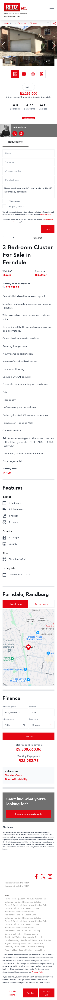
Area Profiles (45, 940)
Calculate (28, 736)
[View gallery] (15, 74)
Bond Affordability (16, 779)
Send (48, 229)
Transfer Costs (13, 775)
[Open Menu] (51, 10)
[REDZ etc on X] (43, 876)
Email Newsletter (35, 946)
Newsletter (14, 201)
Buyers (8, 943)
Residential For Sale (14, 914)
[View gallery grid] (24, 74)
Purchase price (9, 706)
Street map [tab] (15, 604)
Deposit (32, 706)
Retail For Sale (32, 908)
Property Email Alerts (15, 946)
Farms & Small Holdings (16, 905)
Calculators (38, 943)
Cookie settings (12, 992)
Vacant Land (40, 898)
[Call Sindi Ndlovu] (14, 133)
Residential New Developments (19, 911)
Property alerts (16, 206)
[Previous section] (4, 237)
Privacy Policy (45, 214)
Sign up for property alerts (28, 814)
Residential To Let (13, 937)
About (22, 898)
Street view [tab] (41, 604)
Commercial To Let (13, 933)
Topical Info (25, 943)
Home (7, 898)
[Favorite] (48, 23)
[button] (3, 45)
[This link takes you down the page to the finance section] (4, 287)
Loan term (33, 719)
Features (37, 237)
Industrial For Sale (13, 901)
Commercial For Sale (14, 908)
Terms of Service (12, 221)
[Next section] (12, 237)
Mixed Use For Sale (38, 905)
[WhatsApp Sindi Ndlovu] (21, 133)
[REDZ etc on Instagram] (50, 876)
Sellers (16, 943)
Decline (30, 993)
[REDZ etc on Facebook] (36, 876)
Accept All (46, 992)
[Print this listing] (33, 74)
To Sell (28, 930)
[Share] (54, 23)
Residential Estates (32, 901)
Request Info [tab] (15, 142)
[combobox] (45, 725)
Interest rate (8, 719)
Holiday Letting (31, 933)
